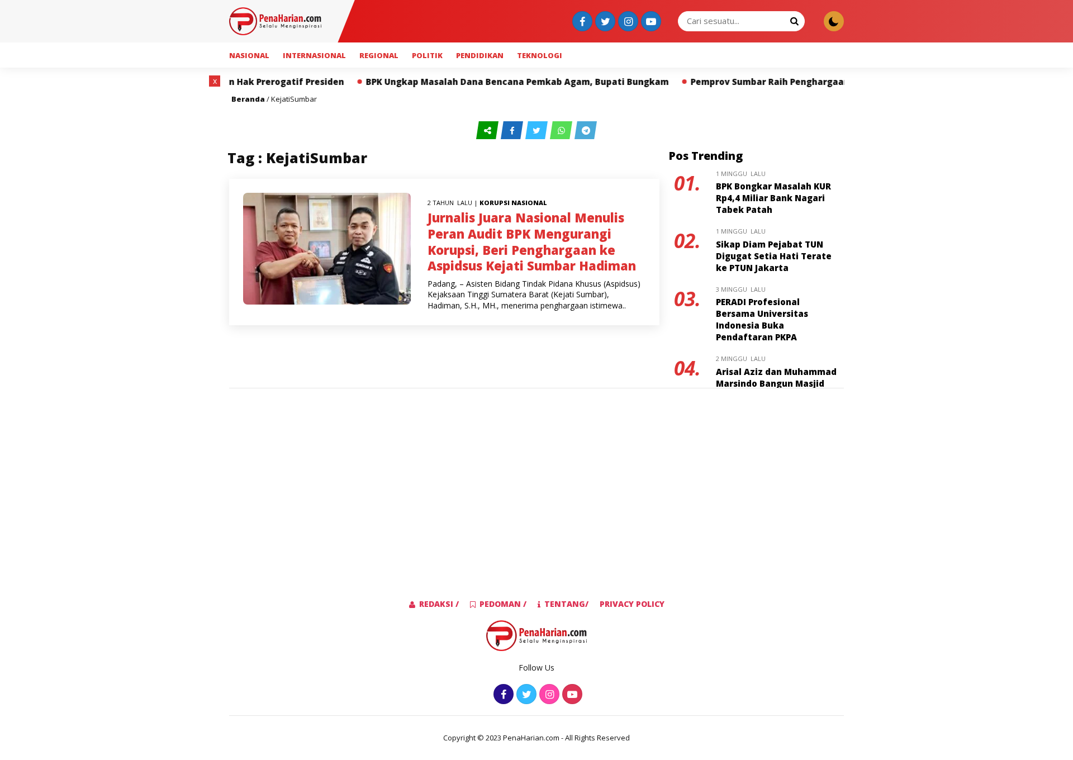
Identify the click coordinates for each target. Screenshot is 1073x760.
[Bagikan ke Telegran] (586, 130)
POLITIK (427, 55)
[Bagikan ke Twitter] (537, 130)
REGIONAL (378, 55)
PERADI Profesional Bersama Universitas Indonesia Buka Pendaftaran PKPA (762, 319)
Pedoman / (502, 603)
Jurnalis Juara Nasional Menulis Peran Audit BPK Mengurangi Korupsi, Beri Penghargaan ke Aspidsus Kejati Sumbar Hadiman (532, 241)
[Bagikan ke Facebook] (513, 130)
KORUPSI (494, 202)
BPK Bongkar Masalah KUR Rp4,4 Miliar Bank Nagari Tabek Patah (773, 197)
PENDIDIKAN (480, 55)
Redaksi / (439, 603)
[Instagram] (626, 22)
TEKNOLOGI (539, 55)
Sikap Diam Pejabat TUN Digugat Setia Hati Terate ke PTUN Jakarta (774, 256)
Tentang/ (566, 603)
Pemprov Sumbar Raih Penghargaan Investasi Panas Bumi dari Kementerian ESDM (835, 81)
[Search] (794, 21)
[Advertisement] (164, 243)
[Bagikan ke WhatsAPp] (562, 130)
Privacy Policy (632, 603)
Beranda (248, 99)
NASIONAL (249, 55)
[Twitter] (603, 22)
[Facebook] (580, 22)
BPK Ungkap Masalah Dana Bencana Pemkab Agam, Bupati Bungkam (481, 81)
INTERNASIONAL (314, 55)
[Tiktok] (649, 22)
